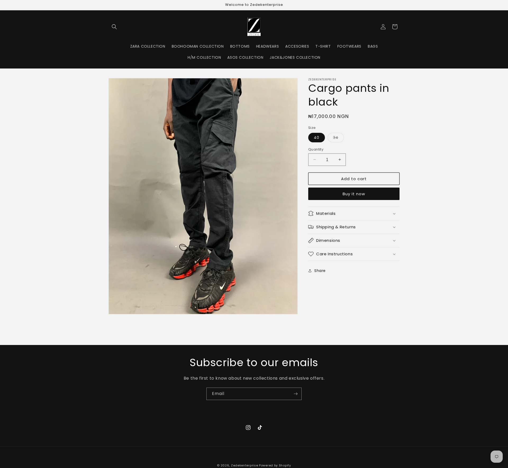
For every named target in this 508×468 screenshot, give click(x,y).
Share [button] (320, 270)
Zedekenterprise (244, 465)
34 (338, 138)
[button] (114, 27)
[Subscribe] (295, 394)
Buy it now (354, 194)
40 (316, 137)
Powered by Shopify (275, 465)
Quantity (315, 149)
